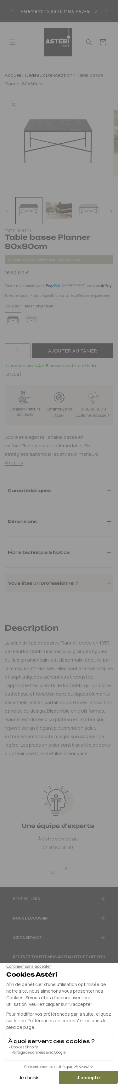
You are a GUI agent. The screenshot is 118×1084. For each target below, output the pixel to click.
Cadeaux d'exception (48, 75)
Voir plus (14, 462)
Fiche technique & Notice (39, 552)
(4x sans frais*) (73, 285)
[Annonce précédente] (12, 11)
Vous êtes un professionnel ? (43, 583)
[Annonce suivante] (106, 11)
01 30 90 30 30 (93, 409)
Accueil (13, 75)
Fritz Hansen (18, 230)
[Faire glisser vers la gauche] (7, 212)
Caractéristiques (29, 490)
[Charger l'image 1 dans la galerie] (28, 210)
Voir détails (25, 414)
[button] (13, 42)
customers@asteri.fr (93, 415)
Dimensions (22, 521)
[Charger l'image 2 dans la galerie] (58, 210)
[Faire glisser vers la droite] (111, 212)
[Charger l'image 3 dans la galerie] (89, 210)
